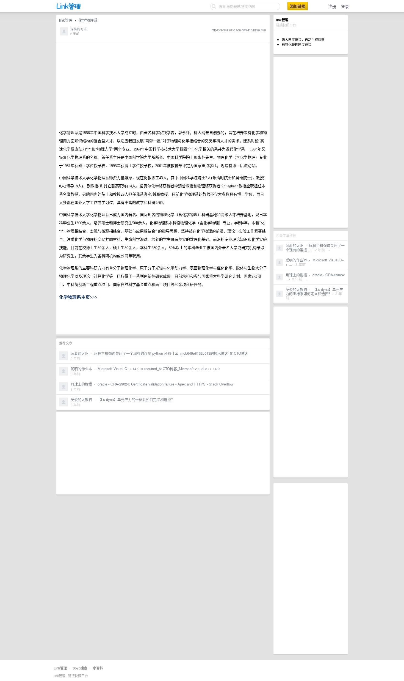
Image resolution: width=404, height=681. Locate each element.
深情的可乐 (78, 29)
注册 (332, 6)
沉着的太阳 (294, 245)
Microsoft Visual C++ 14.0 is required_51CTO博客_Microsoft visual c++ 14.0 (159, 368)
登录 (345, 6)
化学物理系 (88, 20)
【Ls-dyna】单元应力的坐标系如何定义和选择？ (314, 291)
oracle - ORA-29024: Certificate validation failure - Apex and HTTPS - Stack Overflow (165, 384)
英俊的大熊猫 (296, 289)
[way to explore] (68, 8)
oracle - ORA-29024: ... (315, 277)
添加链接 (297, 6)
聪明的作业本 (296, 259)
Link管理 (60, 668)
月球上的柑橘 (296, 274)
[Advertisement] (310, 142)
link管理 (66, 20)
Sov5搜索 (80, 668)
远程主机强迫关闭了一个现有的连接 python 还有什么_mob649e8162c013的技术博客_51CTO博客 (171, 353)
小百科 (98, 668)
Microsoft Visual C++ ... (315, 262)
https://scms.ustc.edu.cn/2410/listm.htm (239, 30)
